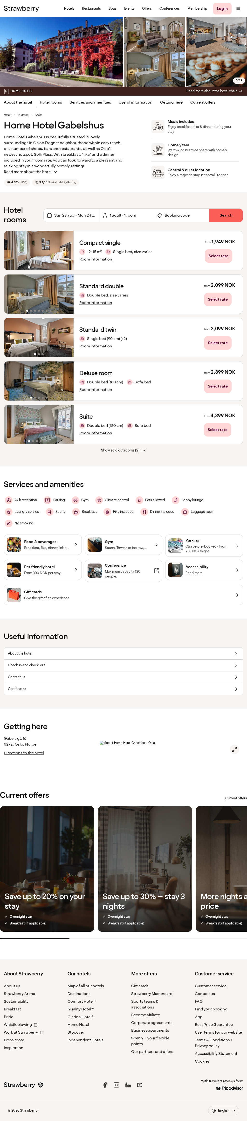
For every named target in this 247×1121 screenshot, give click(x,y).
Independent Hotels (85, 1040)
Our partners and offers (152, 1051)
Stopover (76, 1032)
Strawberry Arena (19, 993)
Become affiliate (145, 1015)
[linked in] (128, 1085)
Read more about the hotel (28, 172)
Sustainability (16, 1001)
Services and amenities (90, 102)
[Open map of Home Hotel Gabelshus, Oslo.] (234, 749)
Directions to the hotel (24, 753)
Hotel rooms (51, 102)
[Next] (67, 250)
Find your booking (211, 1009)
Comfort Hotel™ (82, 1001)
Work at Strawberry (21, 1032)
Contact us (205, 993)
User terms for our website (218, 1032)
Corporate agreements (151, 1022)
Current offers (203, 102)
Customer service (210, 986)
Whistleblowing (18, 1024)
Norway (23, 115)
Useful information (135, 102)
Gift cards (140, 986)
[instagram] (116, 1085)
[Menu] (238, 9)
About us (12, 986)
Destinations (79, 993)
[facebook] (105, 1085)
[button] (39, 250)
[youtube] (140, 1085)
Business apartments (150, 1030)
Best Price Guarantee (214, 1024)
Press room (14, 1040)
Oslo (38, 115)
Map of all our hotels (86, 986)
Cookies (202, 1061)
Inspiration (13, 1047)
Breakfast (12, 1009)
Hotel (7, 115)
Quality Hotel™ (81, 1009)
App (198, 1017)
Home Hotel (78, 1024)
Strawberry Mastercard (151, 993)
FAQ (199, 1001)
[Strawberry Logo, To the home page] (21, 9)
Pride (8, 1017)
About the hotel (18, 102)
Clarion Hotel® (80, 1017)
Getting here (171, 102)
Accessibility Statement (216, 1053)
